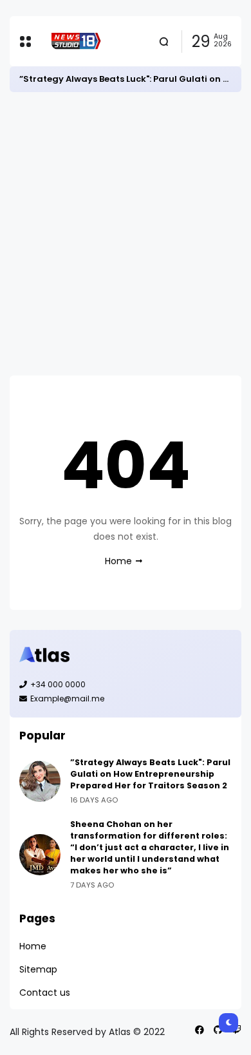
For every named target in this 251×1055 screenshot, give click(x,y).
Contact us (44, 992)
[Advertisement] (125, 233)
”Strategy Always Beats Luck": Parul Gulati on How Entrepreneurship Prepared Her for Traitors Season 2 (150, 774)
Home (118, 561)
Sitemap (38, 969)
